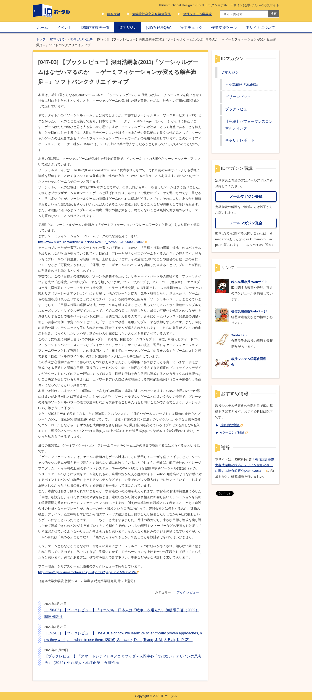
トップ (41, 39)
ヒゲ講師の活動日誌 (241, 85)
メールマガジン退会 (246, 223)
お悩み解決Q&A (158, 27)
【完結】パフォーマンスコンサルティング (249, 124)
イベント (64, 27)
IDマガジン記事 (81, 39)
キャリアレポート (239, 140)
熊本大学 (113, 14)
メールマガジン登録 (246, 196)
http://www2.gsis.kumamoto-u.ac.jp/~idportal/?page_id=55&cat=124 (87, 572)
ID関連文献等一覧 (95, 27)
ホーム (42, 27)
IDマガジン (128, 27)
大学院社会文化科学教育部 (151, 14)
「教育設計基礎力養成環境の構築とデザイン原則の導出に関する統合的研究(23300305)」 (244, 465)
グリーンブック (238, 97)
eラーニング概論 (232, 432)
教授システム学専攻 (197, 14)
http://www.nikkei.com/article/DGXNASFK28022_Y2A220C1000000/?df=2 (91, 242)
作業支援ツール (224, 27)
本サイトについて (260, 27)
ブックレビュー (188, 592)
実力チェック (191, 27)
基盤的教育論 (229, 425)
